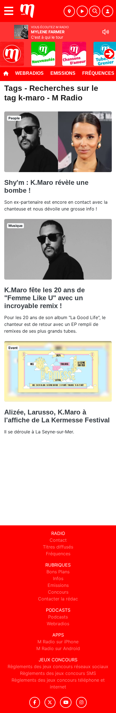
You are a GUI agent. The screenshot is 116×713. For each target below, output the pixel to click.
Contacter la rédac (58, 599)
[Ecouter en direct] (82, 11)
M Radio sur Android (58, 648)
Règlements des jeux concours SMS (58, 673)
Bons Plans (58, 571)
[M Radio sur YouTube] (66, 702)
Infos (58, 578)
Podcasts (58, 617)
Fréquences (58, 553)
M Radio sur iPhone (58, 641)
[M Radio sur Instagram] (81, 702)
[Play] (7, 49)
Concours (58, 592)
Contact (58, 540)
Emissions (62, 73)
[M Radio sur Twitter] (49, 702)
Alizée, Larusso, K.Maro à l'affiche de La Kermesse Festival (57, 416)
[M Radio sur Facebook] (34, 702)
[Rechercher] (94, 11)
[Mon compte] (107, 11)
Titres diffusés (58, 547)
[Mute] (105, 32)
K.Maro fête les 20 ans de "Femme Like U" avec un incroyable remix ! (44, 298)
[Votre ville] (69, 11)
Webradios (29, 73)
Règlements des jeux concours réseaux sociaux (58, 666)
